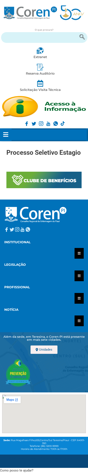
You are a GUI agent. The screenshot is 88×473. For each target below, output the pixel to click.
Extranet (40, 57)
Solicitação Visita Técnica (40, 90)
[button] (16, 470)
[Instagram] (40, 121)
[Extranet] (40, 50)
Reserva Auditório (40, 73)
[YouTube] (47, 121)
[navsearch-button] (44, 37)
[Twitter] (33, 121)
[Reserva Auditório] (40, 67)
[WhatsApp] (55, 121)
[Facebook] (26, 121)
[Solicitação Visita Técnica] (40, 83)
